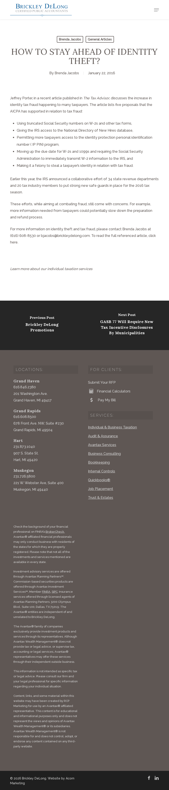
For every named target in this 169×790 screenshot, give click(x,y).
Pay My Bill (106, 400)
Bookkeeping (99, 462)
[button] (156, 10)
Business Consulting (104, 454)
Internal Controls (101, 471)
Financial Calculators (113, 391)
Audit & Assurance (103, 436)
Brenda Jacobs (70, 39)
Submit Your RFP (102, 382)
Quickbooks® (99, 480)
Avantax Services (102, 445)
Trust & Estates (100, 498)
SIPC (55, 591)
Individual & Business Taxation (112, 427)
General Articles (100, 39)
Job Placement (100, 489)
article (57, 98)
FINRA (46, 591)
